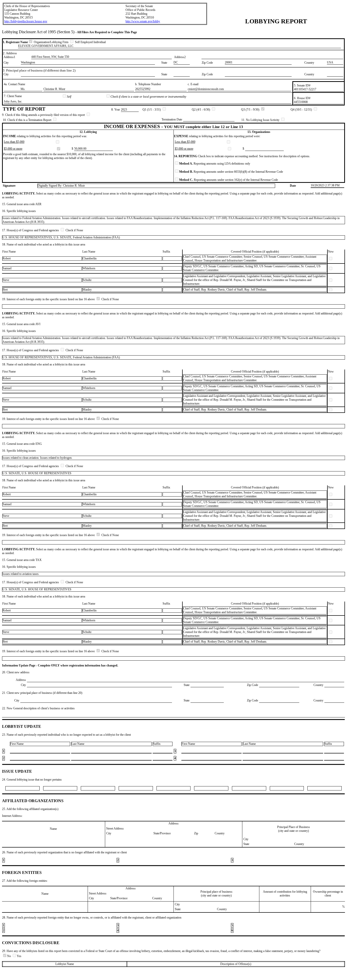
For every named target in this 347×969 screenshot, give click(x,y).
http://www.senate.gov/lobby (142, 21)
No (9, 956)
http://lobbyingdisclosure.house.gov (25, 21)
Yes (19, 956)
